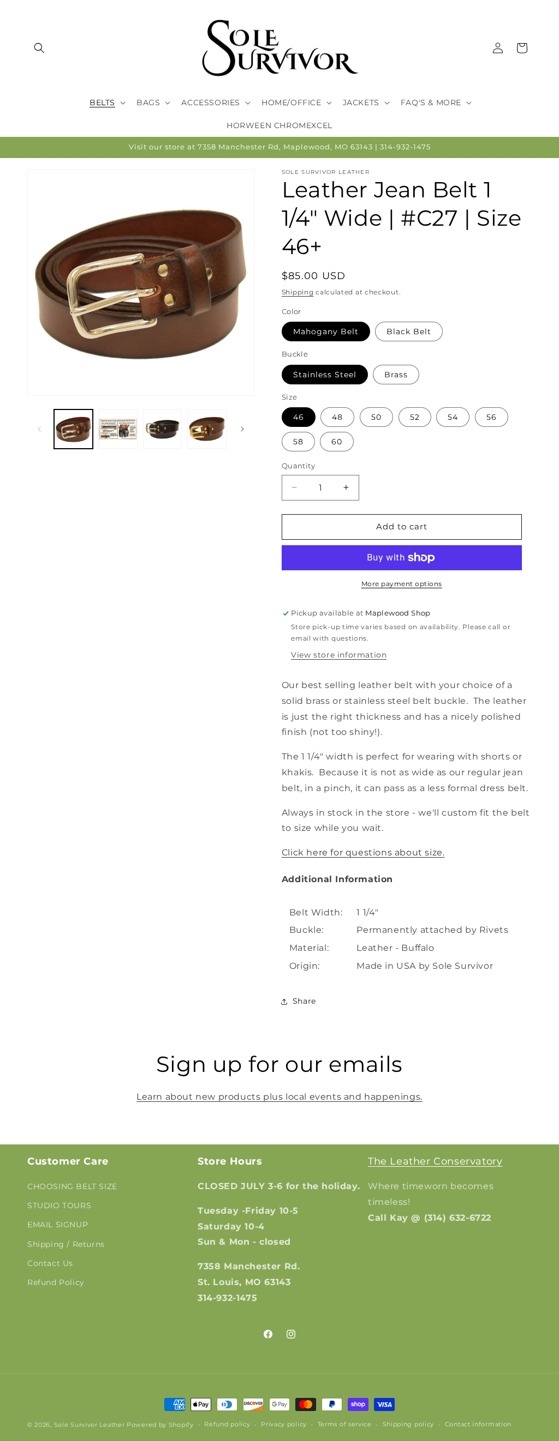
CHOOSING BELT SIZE (72, 1186)
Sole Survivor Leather (89, 1424)
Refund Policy (56, 1282)
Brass (396, 374)
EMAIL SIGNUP (57, 1224)
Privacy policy (284, 1424)
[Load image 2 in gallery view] (117, 428)
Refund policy (227, 1424)
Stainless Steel (324, 374)
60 (336, 442)
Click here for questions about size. (363, 852)
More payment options (401, 584)
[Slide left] (39, 429)
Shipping (298, 292)
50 (376, 417)
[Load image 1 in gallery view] (73, 428)
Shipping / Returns (66, 1244)
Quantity (298, 465)
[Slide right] (242, 429)
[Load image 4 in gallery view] (206, 428)
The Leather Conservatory (435, 1161)
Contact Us (50, 1263)
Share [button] (304, 1001)
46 (298, 417)
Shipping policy (409, 1424)
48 (337, 417)
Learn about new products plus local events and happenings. (279, 1097)
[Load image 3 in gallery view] (162, 428)
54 (453, 417)
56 (491, 417)
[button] (39, 48)
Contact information (478, 1424)
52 (415, 417)
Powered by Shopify (160, 1424)
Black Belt (408, 331)
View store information (338, 655)
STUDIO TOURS (59, 1205)
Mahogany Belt (326, 331)
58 (298, 442)
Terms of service (345, 1424)
